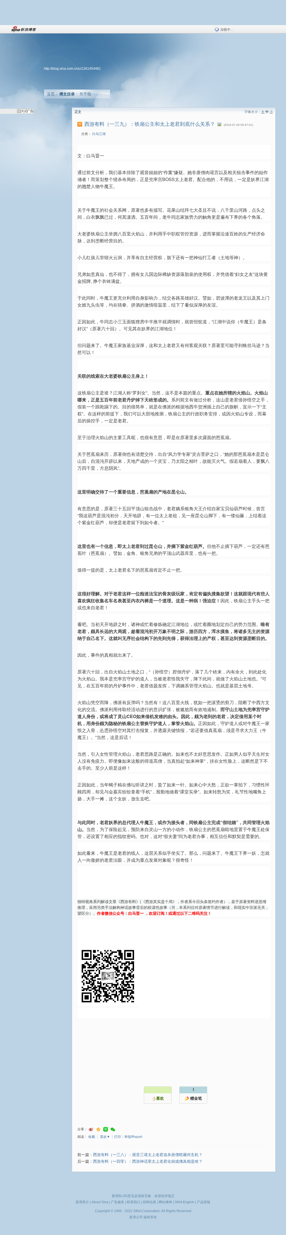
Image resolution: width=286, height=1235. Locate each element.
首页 (51, 94)
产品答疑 (203, 1202)
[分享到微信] (113, 1129)
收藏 (91, 1137)
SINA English (184, 1202)
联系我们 (133, 1202)
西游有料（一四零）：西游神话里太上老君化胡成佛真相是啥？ (147, 1161)
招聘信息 (149, 1202)
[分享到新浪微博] (91, 1129)
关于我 (85, 94)
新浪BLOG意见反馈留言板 (131, 1196)
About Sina (100, 1202)
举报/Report (133, 1137)
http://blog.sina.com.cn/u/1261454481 (72, 69)
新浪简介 (82, 1202)
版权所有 (150, 1217)
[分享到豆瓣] (105, 1129)
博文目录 (67, 94)
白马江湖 (99, 134)
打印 (117, 1137)
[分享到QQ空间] (98, 1129)
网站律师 (165, 1202)
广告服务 (117, 1202)
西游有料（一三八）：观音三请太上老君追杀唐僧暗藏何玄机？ (147, 1155)
